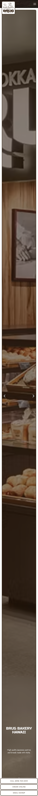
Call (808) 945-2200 (19, 781)
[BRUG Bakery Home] (8, 7)
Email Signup (19, 793)
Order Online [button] (19, 787)
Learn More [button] (19, 771)
